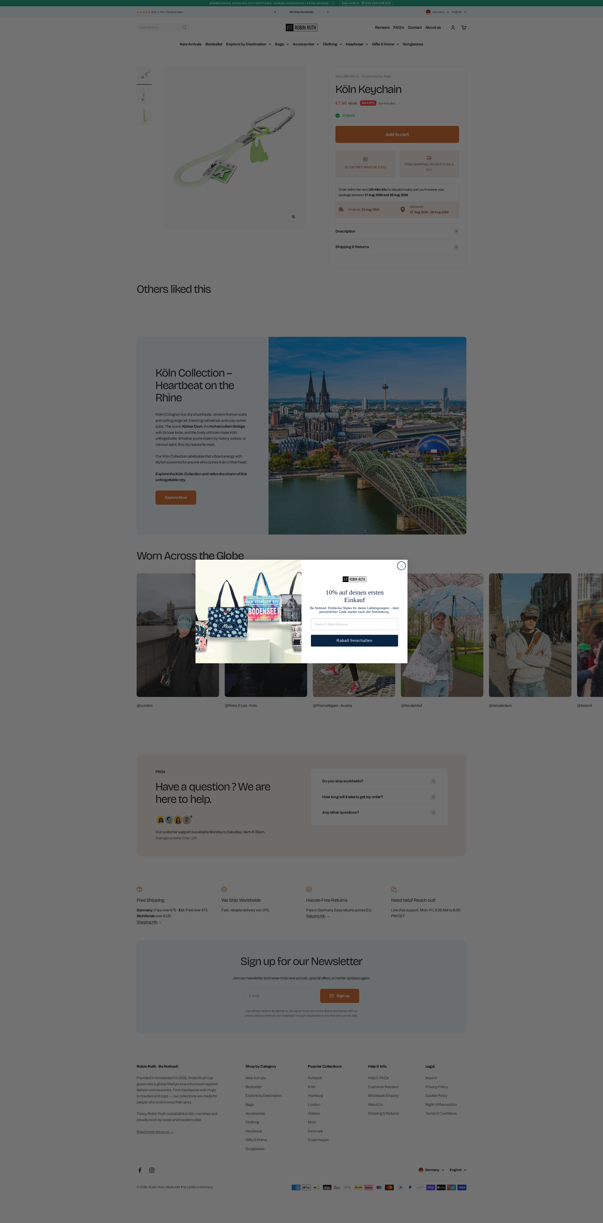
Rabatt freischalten (354, 641)
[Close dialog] (401, 566)
